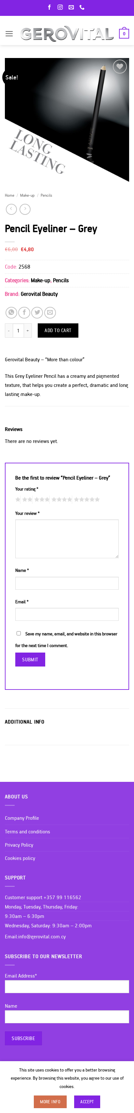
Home (9, 195)
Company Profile (22, 818)
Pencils (46, 195)
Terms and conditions (27, 831)
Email (22, 602)
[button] (9, 33)
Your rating (26, 489)
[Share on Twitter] (37, 313)
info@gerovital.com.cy (42, 936)
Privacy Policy (19, 844)
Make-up (27, 195)
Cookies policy (20, 858)
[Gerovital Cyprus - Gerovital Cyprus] (67, 34)
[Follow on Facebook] (51, 7)
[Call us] (83, 7)
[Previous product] (25, 209)
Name (22, 570)
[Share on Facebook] (24, 313)
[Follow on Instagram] (61, 7)
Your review (27, 513)
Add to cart (58, 330)
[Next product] (11, 209)
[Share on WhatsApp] (11, 313)
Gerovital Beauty (39, 293)
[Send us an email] (72, 7)
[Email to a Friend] (50, 313)
